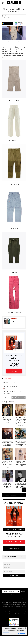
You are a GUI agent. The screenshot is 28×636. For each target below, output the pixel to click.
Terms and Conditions (13, 598)
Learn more (6, 632)
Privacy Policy (22, 598)
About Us (23, 594)
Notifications (5, 594)
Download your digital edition (14, 541)
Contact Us (5, 598)
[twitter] (15, 397)
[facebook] (13, 397)
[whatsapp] (21, 397)
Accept (21, 633)
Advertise (18, 594)
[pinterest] (18, 397)
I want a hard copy (14, 548)
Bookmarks (12, 594)
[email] (24, 397)
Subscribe (14, 371)
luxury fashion (7, 378)
